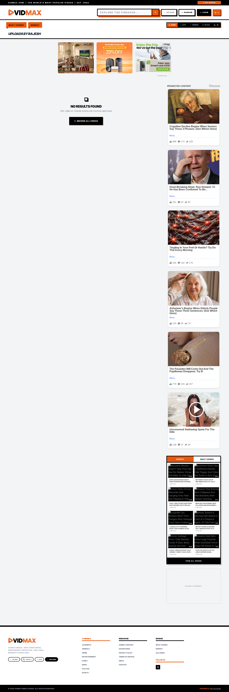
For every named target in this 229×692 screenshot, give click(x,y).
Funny (85, 661)
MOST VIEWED (207, 459)
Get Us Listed (215, 689)
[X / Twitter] (158, 667)
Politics (85, 669)
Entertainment (89, 657)
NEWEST (180, 459)
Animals (86, 649)
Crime (84, 653)
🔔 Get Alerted (209, 2)
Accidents (86, 645)
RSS (39, 659)
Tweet (29, 659)
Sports (85, 673)
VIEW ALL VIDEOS (194, 561)
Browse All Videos (86, 121)
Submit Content (126, 645)
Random (186, 12)
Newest (35, 25)
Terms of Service (126, 657)
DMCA (121, 661)
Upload (169, 12)
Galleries (160, 653)
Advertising (124, 649)
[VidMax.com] (25, 12)
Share (14, 659)
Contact (123, 665)
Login (204, 12)
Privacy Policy (126, 653)
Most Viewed (16, 25)
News (84, 665)
